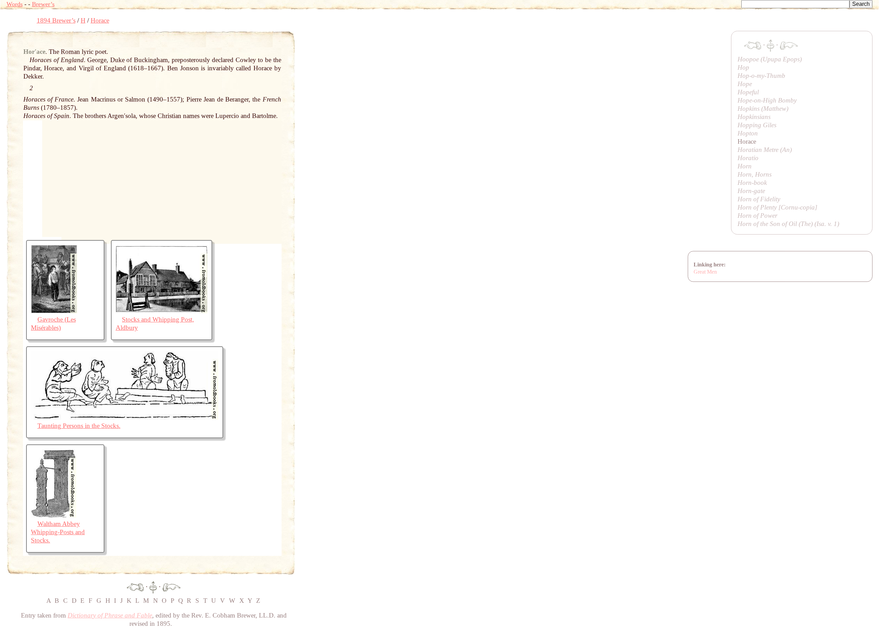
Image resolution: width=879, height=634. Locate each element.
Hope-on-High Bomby (767, 100)
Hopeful (748, 92)
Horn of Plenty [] (777, 207)
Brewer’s (43, 4)
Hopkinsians (754, 116)
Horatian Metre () (765, 149)
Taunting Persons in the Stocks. (79, 425)
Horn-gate (751, 190)
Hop (743, 67)
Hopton (748, 133)
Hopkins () (763, 108)
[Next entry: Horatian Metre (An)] (171, 586)
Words (15, 4)
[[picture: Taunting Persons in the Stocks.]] (124, 417)
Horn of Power (757, 215)
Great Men (705, 272)
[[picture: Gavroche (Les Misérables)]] (54, 311)
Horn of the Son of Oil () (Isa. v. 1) (788, 223)
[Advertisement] (420, 46)
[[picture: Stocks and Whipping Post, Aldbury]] (161, 311)
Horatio (748, 158)
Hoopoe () (770, 59)
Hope (745, 83)
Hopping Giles (757, 125)
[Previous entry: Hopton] (135, 586)
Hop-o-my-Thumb (761, 75)
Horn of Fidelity (759, 199)
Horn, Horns (755, 174)
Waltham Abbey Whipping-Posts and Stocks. (58, 532)
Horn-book (752, 182)
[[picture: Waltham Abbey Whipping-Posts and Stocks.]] (53, 515)
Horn (745, 166)
